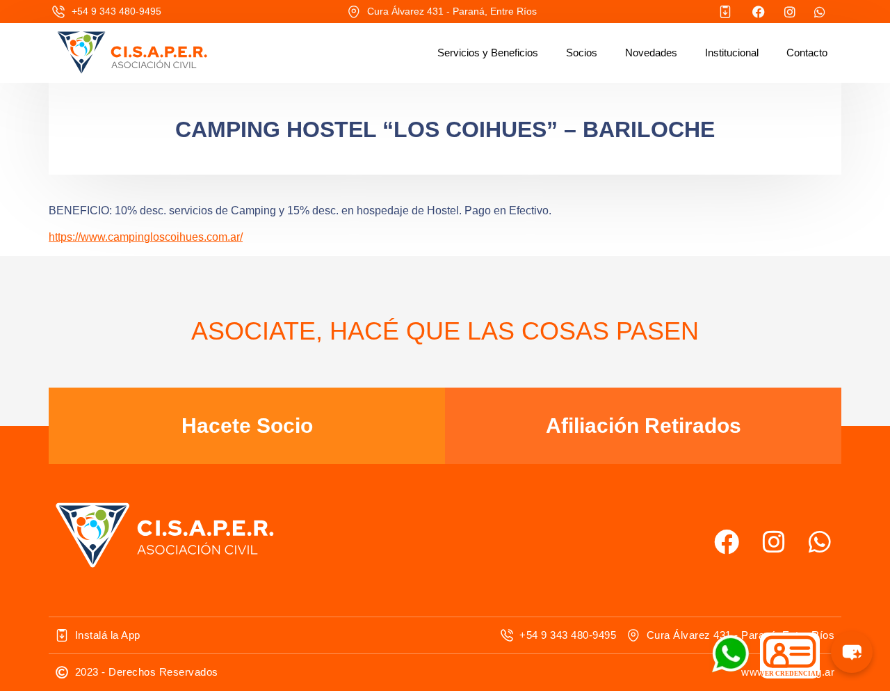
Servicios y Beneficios (487, 52)
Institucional (732, 52)
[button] (852, 652)
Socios (581, 52)
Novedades (651, 52)
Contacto (806, 52)
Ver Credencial (790, 673)
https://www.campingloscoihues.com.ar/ (146, 237)
